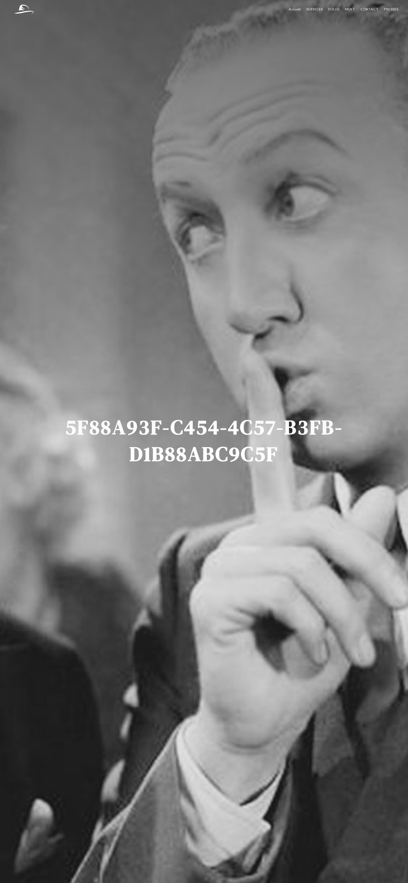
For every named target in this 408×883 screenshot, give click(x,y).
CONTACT (369, 9)
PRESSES (391, 9)
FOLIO (333, 9)
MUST (350, 9)
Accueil (295, 9)
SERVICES (314, 9)
